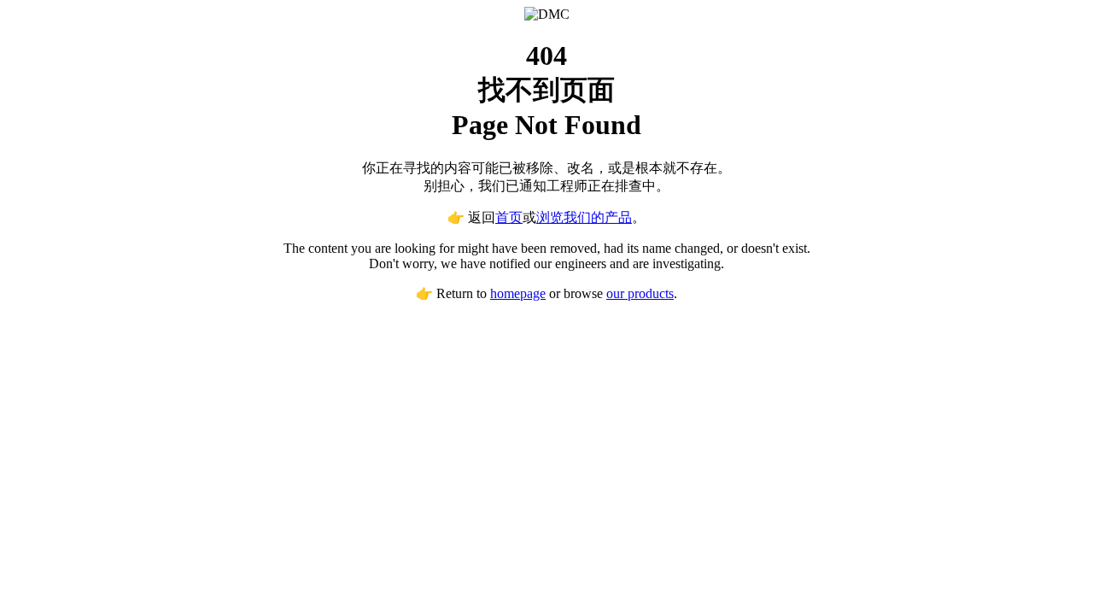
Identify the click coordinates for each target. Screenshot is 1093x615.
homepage (518, 293)
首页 (509, 217)
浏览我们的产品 (584, 217)
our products (640, 293)
